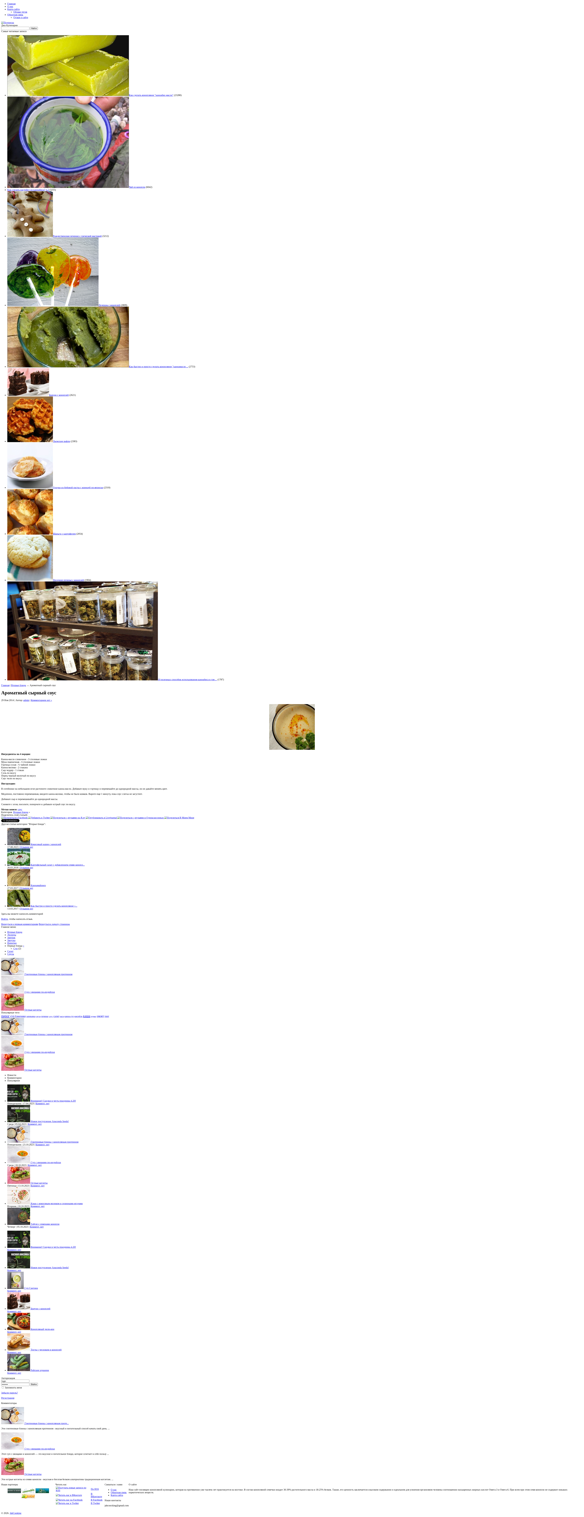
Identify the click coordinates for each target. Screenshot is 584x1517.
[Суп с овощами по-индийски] (13, 992)
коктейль (78, 1016)
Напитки (12, 943)
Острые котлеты (33, 1010)
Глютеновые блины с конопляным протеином (48, 974)
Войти (4, 919)
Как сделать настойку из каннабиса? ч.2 (28, 190)
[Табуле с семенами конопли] (19, 1224)
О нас (10, 6)
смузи (38, 1016)
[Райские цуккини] (19, 1370)
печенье (44, 1016)
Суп (15, 948)
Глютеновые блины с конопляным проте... (47, 1423)
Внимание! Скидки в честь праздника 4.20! (53, 1101)
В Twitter (95, 1503)
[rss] (7, 22)
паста (62, 1016)
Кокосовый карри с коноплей (46, 844)
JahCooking (15, 1513)
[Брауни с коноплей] (19, 1308)
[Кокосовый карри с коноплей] (19, 844)
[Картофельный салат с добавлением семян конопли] (19, 865)
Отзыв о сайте (20, 17)
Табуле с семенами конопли (45, 1224)
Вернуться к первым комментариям (19, 924)
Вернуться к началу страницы (54, 924)
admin (26, 700)
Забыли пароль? (9, 1392)
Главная (11, 3)
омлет (100, 1016)
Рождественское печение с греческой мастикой (77, 236)
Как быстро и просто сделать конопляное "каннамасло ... (158, 366)
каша (86, 1016)
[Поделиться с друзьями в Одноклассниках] (140, 817)
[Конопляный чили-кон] (19, 1329)
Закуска (11, 940)
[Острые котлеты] (13, 1010)
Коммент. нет (42, 1103)
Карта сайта (13, 9)
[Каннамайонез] (19, 885)
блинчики (20, 1016)
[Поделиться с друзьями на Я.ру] (68, 817)
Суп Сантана (31, 1288)
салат (56, 1016)
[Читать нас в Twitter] (67, 1503)
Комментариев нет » (41, 700)
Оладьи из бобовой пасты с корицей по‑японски (78, 487)
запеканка (30, 1016)
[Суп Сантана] (15, 1288)
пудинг (93, 1016)
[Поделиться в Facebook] (14, 817)
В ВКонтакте (96, 1495)
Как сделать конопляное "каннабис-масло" (151, 95)
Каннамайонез (38, 885)
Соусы (10, 954)
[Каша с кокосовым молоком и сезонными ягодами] (19, 1203)
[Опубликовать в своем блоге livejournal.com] (101, 817)
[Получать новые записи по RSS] (73, 1490)
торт (106, 1016)
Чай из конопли (137, 187)
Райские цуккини (40, 1370)
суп (12, 1016)
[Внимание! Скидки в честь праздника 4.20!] (19, 1101)
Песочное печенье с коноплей (68, 580)
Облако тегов (20, 12)
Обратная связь (15, 14)
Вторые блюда (18, 685)
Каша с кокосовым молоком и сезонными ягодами (57, 1203)
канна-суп (69, 1016)
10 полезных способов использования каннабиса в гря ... (187, 679)
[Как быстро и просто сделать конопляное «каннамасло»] (19, 906)
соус (20, 809)
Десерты (11, 935)
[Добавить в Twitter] (39, 817)
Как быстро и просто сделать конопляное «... (54, 906)
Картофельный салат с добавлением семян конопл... (58, 865)
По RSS (95, 1489)
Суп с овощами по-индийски (40, 992)
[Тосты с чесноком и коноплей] (19, 1349)
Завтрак (11, 937)
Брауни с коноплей (59, 395)
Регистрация (7, 1398)
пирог (5, 1016)
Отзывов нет (26, 847)
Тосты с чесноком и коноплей (46, 1349)
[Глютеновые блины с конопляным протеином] (13, 974)
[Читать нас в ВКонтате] (69, 1495)
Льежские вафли (61, 441)
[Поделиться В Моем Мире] (180, 817)
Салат (10, 951)
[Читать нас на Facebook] (69, 1500)
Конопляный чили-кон (42, 1329)
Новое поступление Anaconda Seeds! (50, 1121)
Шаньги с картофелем (64, 533)
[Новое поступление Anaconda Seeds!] (19, 1121)
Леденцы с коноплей (109, 305)
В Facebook (97, 1500)
